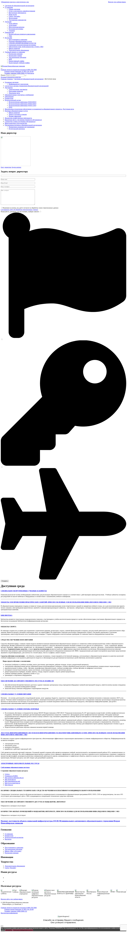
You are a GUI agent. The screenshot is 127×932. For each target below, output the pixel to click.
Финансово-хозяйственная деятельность (18, 118)
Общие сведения (14, 9)
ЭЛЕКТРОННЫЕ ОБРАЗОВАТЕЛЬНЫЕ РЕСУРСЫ (20, 763)
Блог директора (6, 167)
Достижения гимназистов (17, 20)
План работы (13, 23)
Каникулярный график (16, 61)
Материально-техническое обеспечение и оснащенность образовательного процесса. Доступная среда (39, 109)
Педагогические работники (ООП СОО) (22, 105)
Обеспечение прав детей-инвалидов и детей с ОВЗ (26, 47)
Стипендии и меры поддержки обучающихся (20, 121)
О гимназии (9, 7)
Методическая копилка (16, 27)
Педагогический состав (13, 100)
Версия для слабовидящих (117, 2)
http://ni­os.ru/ (9, 785)
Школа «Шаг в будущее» (13, 851)
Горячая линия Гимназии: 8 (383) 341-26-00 (19, 71)
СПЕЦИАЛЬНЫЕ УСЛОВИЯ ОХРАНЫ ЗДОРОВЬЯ (20, 709)
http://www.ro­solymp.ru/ (12, 783)
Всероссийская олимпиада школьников (22, 34)
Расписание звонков (15, 54)
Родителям (8, 38)
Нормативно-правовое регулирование (22, 127)
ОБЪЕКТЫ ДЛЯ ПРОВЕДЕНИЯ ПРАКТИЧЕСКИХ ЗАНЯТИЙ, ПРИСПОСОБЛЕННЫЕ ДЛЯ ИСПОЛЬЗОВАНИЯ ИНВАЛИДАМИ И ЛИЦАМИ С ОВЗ (56, 602)
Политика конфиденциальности (22, 930)
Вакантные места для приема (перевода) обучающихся (23, 120)
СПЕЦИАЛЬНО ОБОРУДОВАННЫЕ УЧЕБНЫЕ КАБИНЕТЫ (24, 591)
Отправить (5, 581)
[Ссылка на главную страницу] (13, 66)
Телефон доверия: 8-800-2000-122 (15, 73)
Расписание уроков (15, 55)
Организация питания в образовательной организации (23, 125)
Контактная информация (9, 913)
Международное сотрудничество (16, 123)
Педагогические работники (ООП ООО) (22, 104)
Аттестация (12, 25)
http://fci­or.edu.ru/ (10, 779)
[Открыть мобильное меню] (1, 68)
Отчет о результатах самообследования (22, 11)
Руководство (9, 98)
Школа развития (14, 48)
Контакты (30, 73)
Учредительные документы (18, 89)
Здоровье (12, 30)
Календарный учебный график (19, 63)
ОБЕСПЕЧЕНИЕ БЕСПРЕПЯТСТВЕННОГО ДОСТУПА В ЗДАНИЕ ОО (27, 681)
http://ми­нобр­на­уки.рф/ (12, 781)
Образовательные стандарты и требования (19, 95)
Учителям (8, 22)
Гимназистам (9, 32)
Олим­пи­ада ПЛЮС (11, 776)
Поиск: (3, 75)
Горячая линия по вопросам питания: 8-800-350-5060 (19, 70)
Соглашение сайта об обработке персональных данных (19, 209)
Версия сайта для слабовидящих (12, 899)
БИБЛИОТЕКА (6, 615)
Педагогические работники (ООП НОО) (22, 102)
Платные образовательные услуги (20, 41)
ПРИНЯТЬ (9, 930)
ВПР (10, 59)
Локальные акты (14, 93)
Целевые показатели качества (11, 77)
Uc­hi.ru (7, 774)
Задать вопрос (16, 167)
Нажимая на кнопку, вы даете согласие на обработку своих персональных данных (30, 208)
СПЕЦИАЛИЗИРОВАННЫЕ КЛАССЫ (22, 43)
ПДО (10, 107)
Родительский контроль (17, 129)
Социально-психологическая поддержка (22, 45)
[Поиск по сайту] (25, 75)
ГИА (10, 36)
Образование (9, 96)
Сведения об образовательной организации (19, 5)
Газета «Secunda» (14, 16)
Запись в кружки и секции (18, 114)
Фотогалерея (13, 18)
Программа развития (16, 91)
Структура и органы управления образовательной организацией (27, 86)
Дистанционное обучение (17, 57)
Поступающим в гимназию (18, 39)
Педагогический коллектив (14, 837)
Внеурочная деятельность (17, 13)
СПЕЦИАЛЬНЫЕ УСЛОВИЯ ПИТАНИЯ (16, 694)
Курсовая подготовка (16, 29)
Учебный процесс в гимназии (15, 52)
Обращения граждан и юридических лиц (15, 2)
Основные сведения (11, 82)
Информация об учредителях (18, 84)
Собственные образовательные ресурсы (15, 767)
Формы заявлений (15, 116)
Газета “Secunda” (10, 868)
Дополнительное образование (19, 50)
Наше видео (13, 14)
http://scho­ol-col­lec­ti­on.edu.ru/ (14, 778)
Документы (9, 87)
